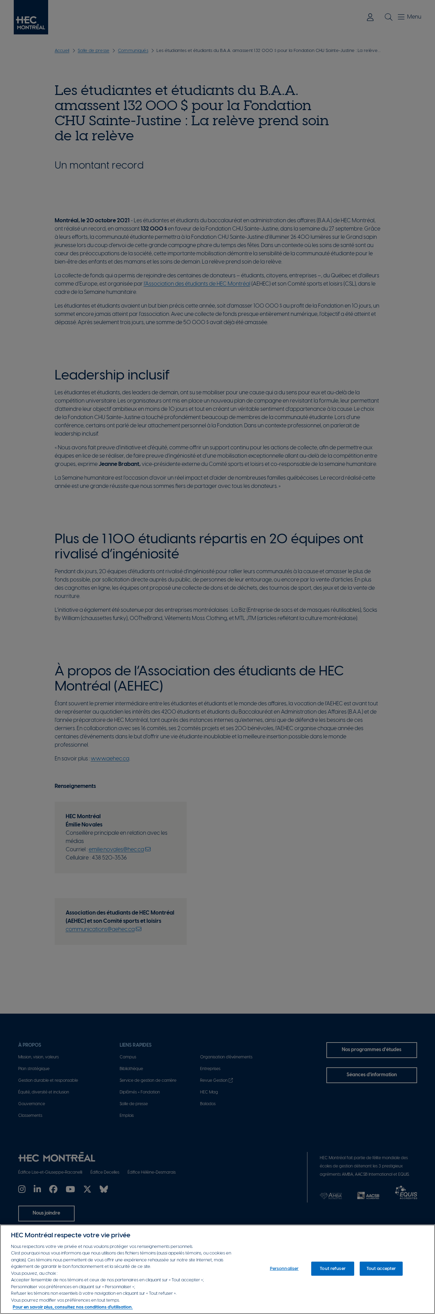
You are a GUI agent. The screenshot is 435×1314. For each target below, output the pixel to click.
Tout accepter (381, 1269)
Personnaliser (284, 1269)
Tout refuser (333, 1269)
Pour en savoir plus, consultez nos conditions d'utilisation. (73, 1307)
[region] (217, 1269)
